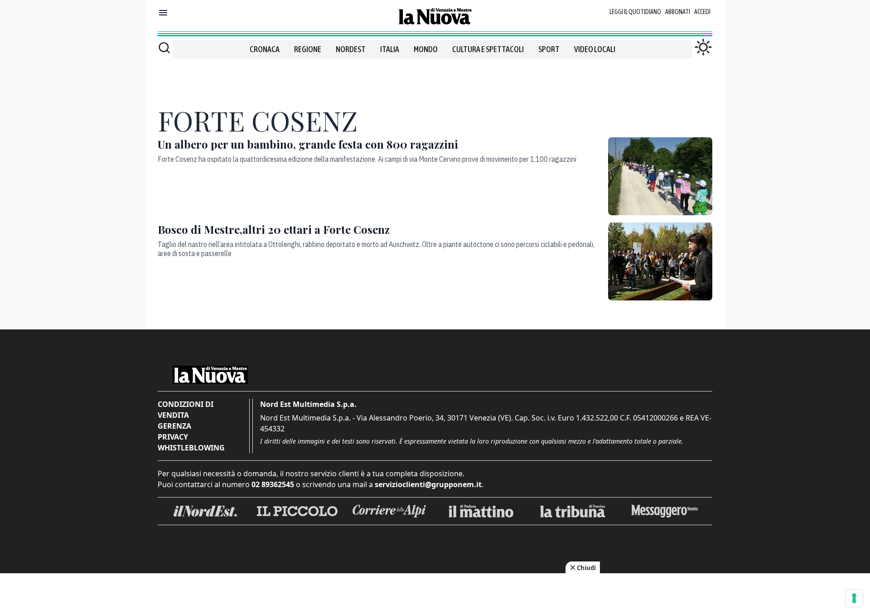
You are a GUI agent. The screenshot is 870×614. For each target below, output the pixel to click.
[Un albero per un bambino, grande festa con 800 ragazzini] (660, 176)
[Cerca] (164, 47)
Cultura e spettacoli (488, 49)
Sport (549, 49)
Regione (307, 49)
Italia (389, 49)
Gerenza (174, 426)
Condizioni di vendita (185, 409)
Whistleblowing (191, 448)
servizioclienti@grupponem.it (428, 484)
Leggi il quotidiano (635, 11)
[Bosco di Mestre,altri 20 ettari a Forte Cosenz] (660, 261)
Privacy (173, 437)
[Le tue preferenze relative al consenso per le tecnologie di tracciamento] (854, 598)
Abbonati (677, 11)
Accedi (702, 11)
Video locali (594, 49)
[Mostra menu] (163, 12)
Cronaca (265, 49)
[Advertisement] (435, 78)
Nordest (351, 49)
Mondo (426, 49)
